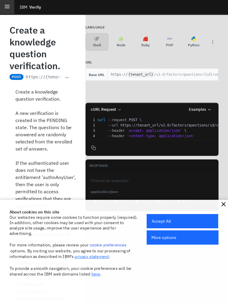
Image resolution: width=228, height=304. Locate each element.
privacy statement (92, 256)
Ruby (145, 45)
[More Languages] (212, 41)
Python (194, 45)
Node (121, 45)
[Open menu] (7, 7)
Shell (97, 45)
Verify (30, 7)
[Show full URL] (67, 77)
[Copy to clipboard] (74, 77)
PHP (169, 45)
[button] (223, 204)
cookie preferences (108, 245)
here (95, 274)
